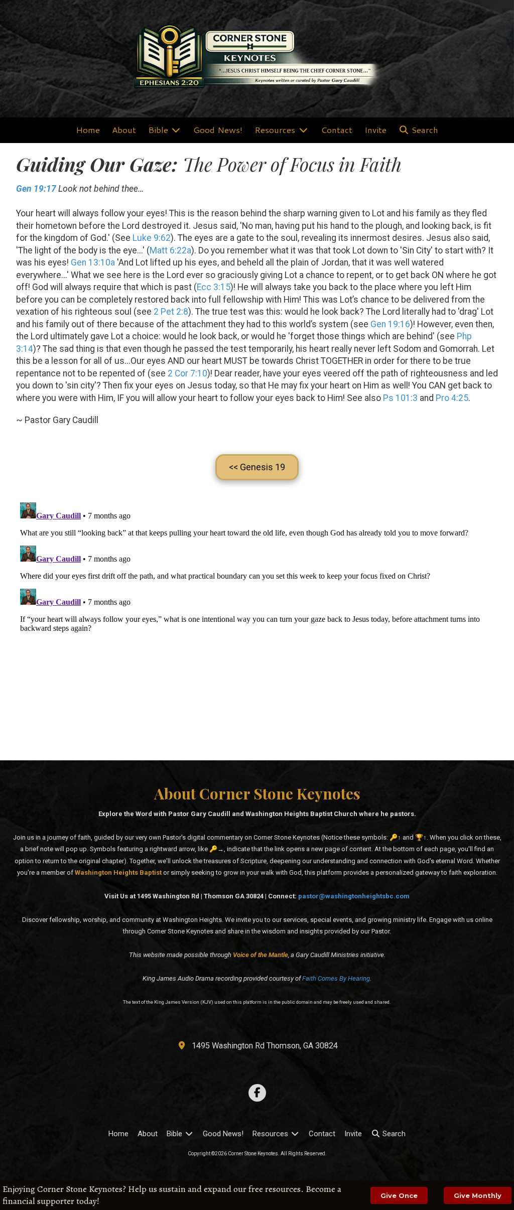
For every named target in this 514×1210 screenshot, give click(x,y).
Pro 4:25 (452, 398)
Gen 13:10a (93, 262)
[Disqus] (257, 623)
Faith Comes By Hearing (336, 978)
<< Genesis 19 (257, 467)
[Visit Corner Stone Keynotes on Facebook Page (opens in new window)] (257, 1093)
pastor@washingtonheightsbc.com (354, 896)
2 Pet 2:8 (171, 312)
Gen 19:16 (390, 324)
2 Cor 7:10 (187, 373)
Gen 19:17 (36, 189)
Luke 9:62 (152, 238)
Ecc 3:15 (213, 287)
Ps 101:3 (400, 398)
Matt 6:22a (170, 250)
